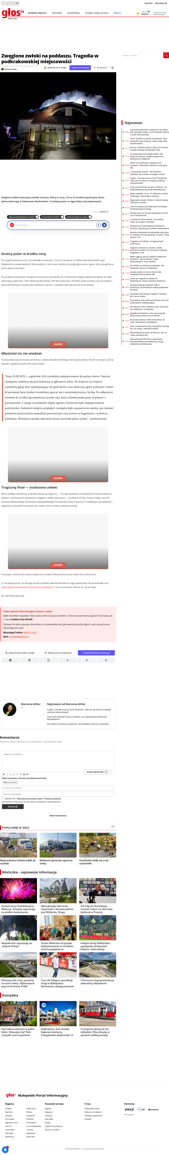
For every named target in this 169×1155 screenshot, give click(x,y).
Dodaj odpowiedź (95, 772)
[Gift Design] (129, 1115)
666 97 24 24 (30, 632)
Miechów (9, 1133)
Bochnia (8, 1112)
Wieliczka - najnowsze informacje (29, 872)
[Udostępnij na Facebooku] (10, 660)
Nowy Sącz (31, 1108)
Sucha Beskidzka (33, 1126)
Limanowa (9, 1129)
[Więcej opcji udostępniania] (106, 660)
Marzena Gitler (10, 69)
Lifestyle (48, 1115)
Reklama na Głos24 (92, 1112)
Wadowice (30, 1133)
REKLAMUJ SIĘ (161, 3)
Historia (57, 13)
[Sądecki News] (141, 1109)
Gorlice (8, 1126)
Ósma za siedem (52, 1129)
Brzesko (8, 1115)
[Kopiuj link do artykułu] (87, 660)
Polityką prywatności (52, 798)
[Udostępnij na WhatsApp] (48, 660)
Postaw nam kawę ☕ (80, 67)
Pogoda (48, 1108)
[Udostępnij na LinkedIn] (29, 660)
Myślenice (9, 1136)
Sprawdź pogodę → (160, 14)
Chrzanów (9, 1119)
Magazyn (49, 1112)
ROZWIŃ (58, 344)
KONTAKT (149, 3)
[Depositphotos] (153, 1109)
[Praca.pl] (129, 1109)
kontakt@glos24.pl (19, 636)
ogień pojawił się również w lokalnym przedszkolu (27, 587)
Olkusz (29, 1112)
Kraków (8, 1108)
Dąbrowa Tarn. (11, 1122)
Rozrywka (73, 13)
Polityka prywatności (93, 1115)
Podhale (30, 1119)
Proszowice (31, 1122)
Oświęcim (30, 1115)
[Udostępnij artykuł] (112, 67)
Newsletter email (92, 1108)
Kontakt (87, 1119)
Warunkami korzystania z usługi (30, 798)
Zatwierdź (13, 806)
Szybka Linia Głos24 (96, 13)
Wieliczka (30, 1136)
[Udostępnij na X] (68, 660)
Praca (117, 13)
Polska (47, 1122)
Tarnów (29, 1129)
